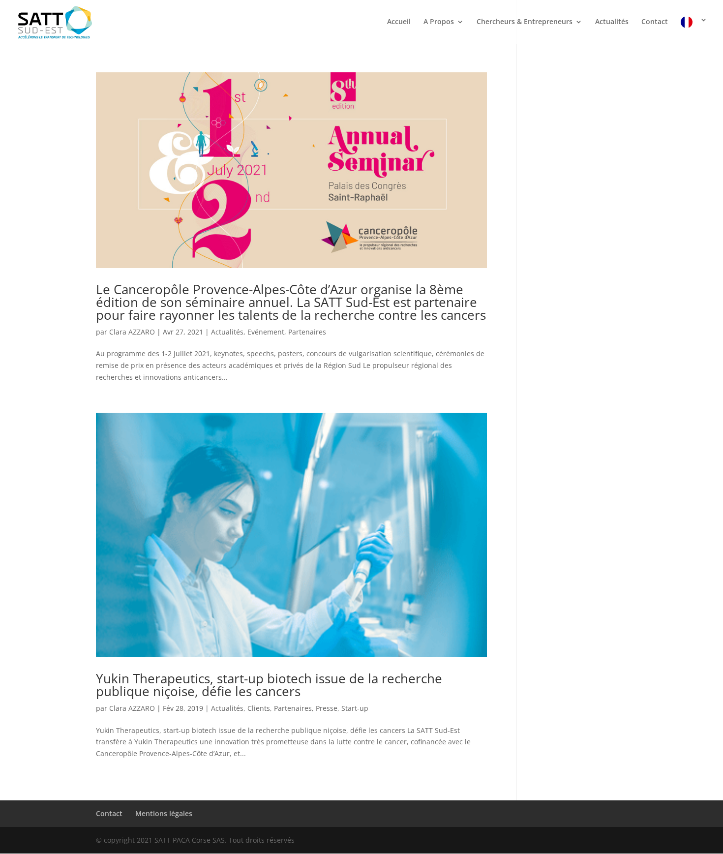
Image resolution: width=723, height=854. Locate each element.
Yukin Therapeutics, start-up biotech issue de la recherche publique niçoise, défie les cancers (269, 685)
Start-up (354, 708)
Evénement (265, 331)
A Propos (438, 22)
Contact (654, 22)
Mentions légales (163, 813)
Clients (258, 708)
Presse (326, 708)
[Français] (694, 30)
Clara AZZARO (132, 331)
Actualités (612, 22)
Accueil (399, 22)
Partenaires (307, 331)
